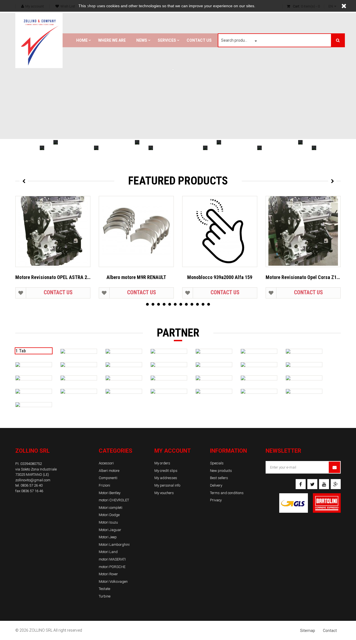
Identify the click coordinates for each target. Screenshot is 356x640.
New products (221, 471)
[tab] (78, 351)
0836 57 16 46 (32, 491)
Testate (104, 589)
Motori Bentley (109, 493)
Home (82, 40)
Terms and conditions (227, 493)
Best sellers (219, 478)
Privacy (216, 500)
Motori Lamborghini (114, 544)
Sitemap (307, 630)
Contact (330, 630)
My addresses (165, 478)
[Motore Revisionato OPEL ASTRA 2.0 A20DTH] (53, 231)
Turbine (104, 596)
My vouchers (164, 493)
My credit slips (165, 471)
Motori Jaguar (110, 530)
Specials (217, 463)
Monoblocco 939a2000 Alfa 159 (219, 277)
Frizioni (104, 485)
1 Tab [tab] (21, 350)
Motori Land (108, 552)
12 (208, 304)
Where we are (112, 40)
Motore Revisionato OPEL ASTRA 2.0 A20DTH (52, 277)
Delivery (216, 485)
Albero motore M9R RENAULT (136, 277)
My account (172, 450)
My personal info (167, 485)
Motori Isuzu (108, 522)
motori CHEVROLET (114, 500)
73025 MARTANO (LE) (32, 474)
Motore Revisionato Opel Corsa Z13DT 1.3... (303, 277)
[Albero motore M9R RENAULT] (136, 231)
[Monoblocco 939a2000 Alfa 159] (219, 231)
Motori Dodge (109, 515)
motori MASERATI (112, 559)
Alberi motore (109, 471)
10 (197, 304)
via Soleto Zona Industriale (36, 469)
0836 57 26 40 (32, 485)
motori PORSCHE (112, 567)
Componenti (108, 478)
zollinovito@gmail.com (32, 480)
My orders (162, 463)
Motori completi (110, 507)
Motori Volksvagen (113, 581)
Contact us (199, 40)
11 (203, 304)
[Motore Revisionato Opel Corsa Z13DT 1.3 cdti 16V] (303, 231)
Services (167, 40)
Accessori (106, 463)
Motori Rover (108, 574)
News (141, 40)
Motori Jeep (108, 537)
